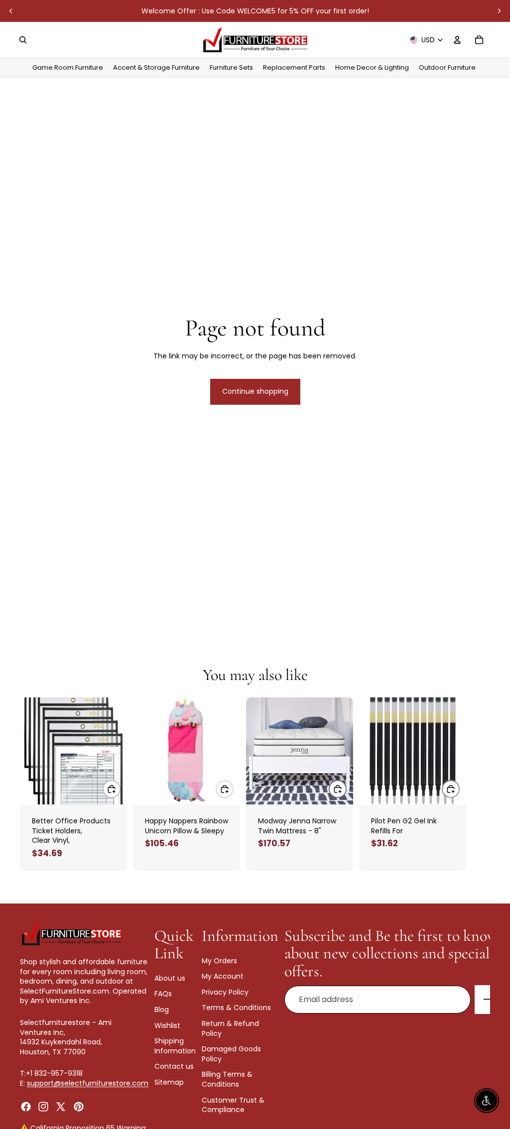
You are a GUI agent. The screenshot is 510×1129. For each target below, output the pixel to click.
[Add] (112, 789)
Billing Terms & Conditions (227, 1079)
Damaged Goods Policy (231, 1054)
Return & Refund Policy (230, 1028)
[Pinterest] (79, 1106)
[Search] (23, 40)
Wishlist (167, 1025)
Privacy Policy (225, 992)
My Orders (219, 960)
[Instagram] (43, 1106)
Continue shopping (255, 391)
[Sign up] (489, 999)
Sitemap (169, 1082)
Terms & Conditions (236, 1008)
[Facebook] (26, 1106)
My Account (223, 976)
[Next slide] (499, 11)
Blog (161, 1010)
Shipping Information (175, 1046)
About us (169, 978)
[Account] (457, 40)
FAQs (163, 994)
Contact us (174, 1066)
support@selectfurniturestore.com (87, 1083)
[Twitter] (61, 1106)
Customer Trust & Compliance (233, 1105)
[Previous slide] (11, 11)
